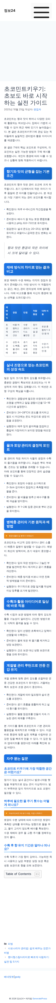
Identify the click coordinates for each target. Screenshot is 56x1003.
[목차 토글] (36, 874)
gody (18, 976)
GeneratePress (39, 998)
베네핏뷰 (9, 976)
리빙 (10, 943)
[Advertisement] (28, 52)
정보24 (9, 10)
